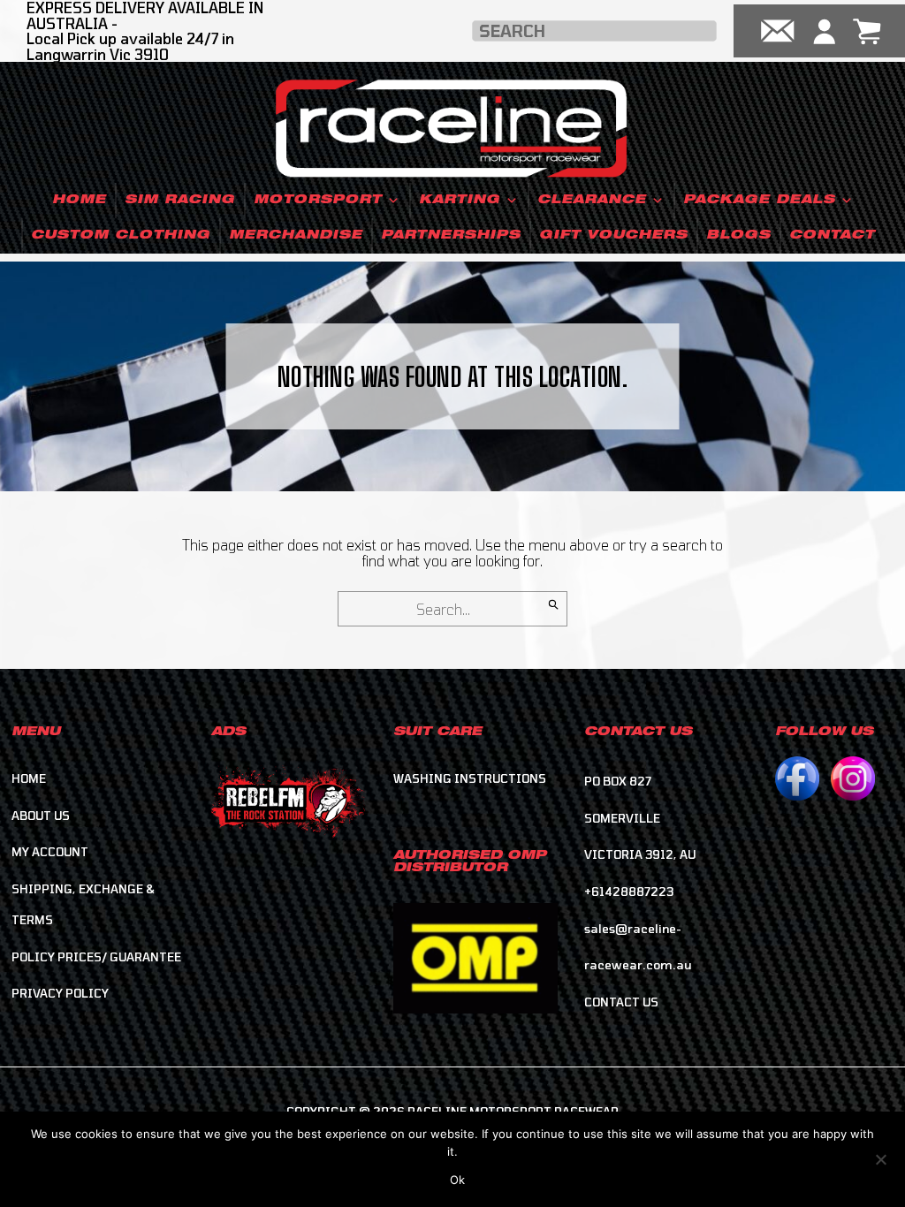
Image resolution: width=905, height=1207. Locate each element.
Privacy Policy (60, 993)
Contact (832, 236)
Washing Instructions (469, 778)
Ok (457, 1180)
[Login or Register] (824, 30)
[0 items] (867, 30)
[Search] (553, 604)
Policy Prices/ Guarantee (96, 957)
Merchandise (295, 236)
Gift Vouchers (613, 236)
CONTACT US (621, 1002)
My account (49, 852)
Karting (459, 200)
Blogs (738, 236)
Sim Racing (180, 200)
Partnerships (451, 236)
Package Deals (759, 200)
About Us (40, 815)
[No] (880, 1157)
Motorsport (318, 200)
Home (79, 200)
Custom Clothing (120, 236)
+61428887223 (628, 891)
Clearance (591, 200)
